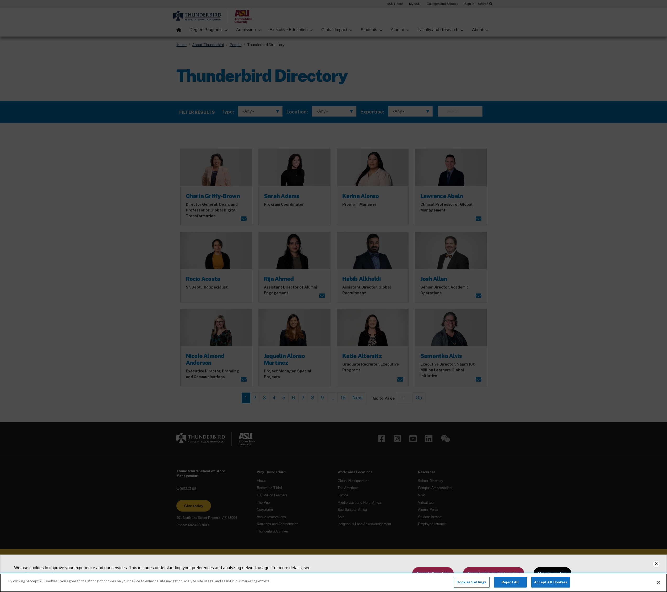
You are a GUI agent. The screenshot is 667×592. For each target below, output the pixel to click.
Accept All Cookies (550, 582)
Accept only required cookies (493, 573)
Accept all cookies (432, 573)
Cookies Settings (471, 582)
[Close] (658, 582)
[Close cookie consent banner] (656, 564)
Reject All (510, 582)
